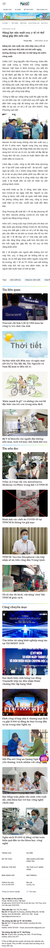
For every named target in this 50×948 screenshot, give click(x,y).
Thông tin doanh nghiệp (11, 892)
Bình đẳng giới (8, 875)
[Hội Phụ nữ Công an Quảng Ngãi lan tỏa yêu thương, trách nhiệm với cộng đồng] (25, 742)
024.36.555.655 (8, 884)
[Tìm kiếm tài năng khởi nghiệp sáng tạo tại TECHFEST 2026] (25, 624)
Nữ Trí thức (28, 9)
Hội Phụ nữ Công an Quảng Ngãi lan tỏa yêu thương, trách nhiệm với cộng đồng (24, 760)
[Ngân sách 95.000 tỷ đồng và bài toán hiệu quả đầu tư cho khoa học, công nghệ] (25, 821)
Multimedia (31, 875)
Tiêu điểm (14, 23)
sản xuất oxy (15, 280)
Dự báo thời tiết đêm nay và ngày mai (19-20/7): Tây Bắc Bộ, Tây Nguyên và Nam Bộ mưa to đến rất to (23, 363)
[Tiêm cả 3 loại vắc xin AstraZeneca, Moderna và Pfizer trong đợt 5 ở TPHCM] (25, 465)
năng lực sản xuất (32, 280)
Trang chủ (7, 9)
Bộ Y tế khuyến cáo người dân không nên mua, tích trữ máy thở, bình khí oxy (24, 440)
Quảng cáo (30, 884)
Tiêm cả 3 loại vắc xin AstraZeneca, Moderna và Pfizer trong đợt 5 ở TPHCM (25, 483)
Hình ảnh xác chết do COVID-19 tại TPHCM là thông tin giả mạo (22, 521)
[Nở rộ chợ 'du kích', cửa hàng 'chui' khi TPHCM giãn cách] (25, 578)
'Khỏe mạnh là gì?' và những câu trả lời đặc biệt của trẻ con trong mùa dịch (24, 403)
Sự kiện (18, 9)
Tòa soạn (32, 892)
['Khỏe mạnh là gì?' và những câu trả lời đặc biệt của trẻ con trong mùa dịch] (25, 385)
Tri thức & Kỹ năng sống (34, 868)
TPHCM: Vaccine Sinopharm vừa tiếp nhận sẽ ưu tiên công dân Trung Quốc (23, 558)
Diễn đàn (23, 23)
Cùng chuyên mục (14, 607)
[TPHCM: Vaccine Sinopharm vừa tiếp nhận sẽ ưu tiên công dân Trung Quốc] (25, 540)
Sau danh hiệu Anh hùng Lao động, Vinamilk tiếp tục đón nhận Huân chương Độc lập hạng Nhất (22, 680)
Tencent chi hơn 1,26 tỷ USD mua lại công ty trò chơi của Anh (22, 324)
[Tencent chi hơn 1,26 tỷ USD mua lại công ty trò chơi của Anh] (25, 306)
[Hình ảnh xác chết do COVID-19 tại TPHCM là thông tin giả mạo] (25, 503)
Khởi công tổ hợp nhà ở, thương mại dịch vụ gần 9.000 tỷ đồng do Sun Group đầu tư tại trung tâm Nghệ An (25, 721)
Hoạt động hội (33, 23)
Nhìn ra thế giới (9, 867)
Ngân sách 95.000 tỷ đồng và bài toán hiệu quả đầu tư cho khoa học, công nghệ (23, 840)
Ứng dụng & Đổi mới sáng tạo (35, 860)
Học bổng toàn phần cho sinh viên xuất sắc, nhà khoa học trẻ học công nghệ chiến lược (24, 799)
